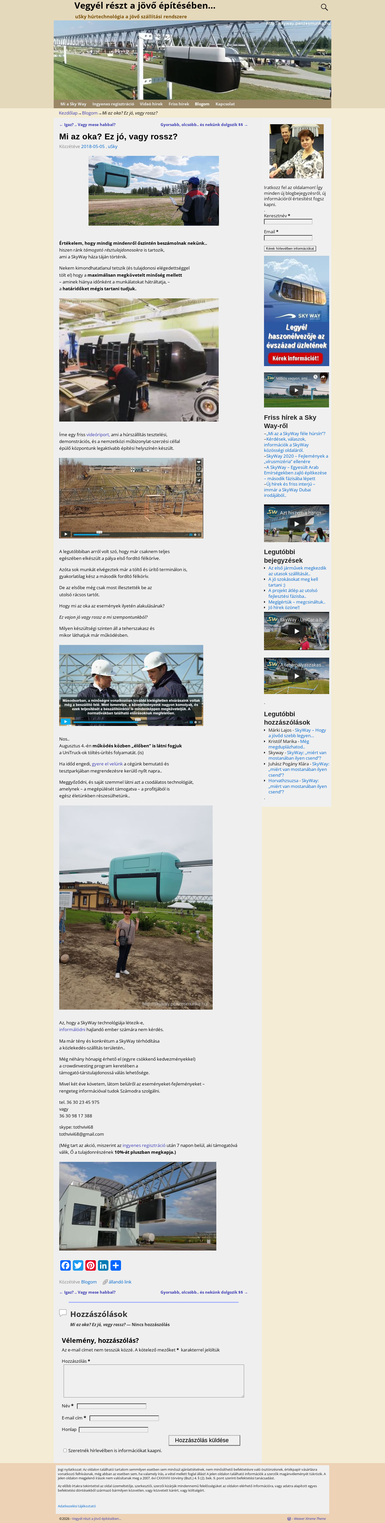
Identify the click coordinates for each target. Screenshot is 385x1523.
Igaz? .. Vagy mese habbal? (87, 124)
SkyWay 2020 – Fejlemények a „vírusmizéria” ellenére (296, 459)
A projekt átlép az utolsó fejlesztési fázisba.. (292, 593)
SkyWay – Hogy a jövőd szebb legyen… (297, 733)
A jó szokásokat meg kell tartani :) (293, 582)
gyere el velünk (107, 764)
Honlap (69, 1429)
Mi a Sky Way (73, 103)
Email (271, 232)
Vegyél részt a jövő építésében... (96, 1518)
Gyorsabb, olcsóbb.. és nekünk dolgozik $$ (204, 124)
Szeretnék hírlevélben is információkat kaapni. (115, 1450)
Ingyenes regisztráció (113, 103)
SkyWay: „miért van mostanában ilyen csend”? (297, 755)
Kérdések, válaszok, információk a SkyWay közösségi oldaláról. (286, 444)
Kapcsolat (225, 103)
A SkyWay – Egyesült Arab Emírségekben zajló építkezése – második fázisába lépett (295, 472)
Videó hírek (151, 103)
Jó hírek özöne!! (284, 607)
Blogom (202, 103)
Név (68, 1406)
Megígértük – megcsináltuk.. (296, 602)
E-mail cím (74, 1418)
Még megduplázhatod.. (288, 744)
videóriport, (98, 434)
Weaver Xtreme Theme (310, 1518)
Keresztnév (277, 216)
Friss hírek (179, 103)
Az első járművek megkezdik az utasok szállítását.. (297, 571)
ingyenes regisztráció (144, 1145)
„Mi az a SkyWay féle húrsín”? (295, 433)
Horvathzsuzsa (283, 780)
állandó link (120, 1282)
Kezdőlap (68, 113)
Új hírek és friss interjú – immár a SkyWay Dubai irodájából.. (289, 489)
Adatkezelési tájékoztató (77, 1506)
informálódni (72, 1029)
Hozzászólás (76, 1361)
